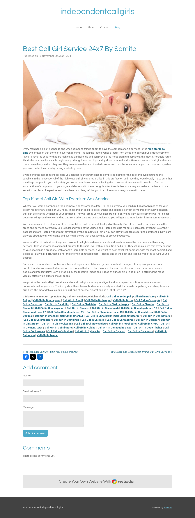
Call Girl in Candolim (57, 304)
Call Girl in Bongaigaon (46, 300)
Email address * (32, 391)
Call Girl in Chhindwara (156, 315)
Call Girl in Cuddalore (60, 331)
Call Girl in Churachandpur (91, 323)
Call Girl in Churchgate (122, 323)
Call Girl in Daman (47, 335)
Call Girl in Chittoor (147, 319)
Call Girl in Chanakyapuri (49, 308)
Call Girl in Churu (148, 323)
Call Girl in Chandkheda (139, 312)
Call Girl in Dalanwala (140, 331)
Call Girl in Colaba (84, 327)
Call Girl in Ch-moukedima (57, 323)
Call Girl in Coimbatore (58, 327)
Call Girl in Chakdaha (84, 304)
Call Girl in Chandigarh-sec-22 (66, 312)
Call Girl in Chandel (78, 308)
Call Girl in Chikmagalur (37, 319)
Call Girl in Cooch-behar (148, 327)
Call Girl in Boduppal (118, 296)
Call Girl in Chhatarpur (99, 315)
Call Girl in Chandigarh (105, 308)
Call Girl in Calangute (147, 300)
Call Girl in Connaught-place (114, 327)
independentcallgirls (97, 11)
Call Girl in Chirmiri (93, 319)
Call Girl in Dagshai (114, 331)
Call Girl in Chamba (143, 304)
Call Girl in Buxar (123, 300)
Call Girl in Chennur (71, 315)
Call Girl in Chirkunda (66, 319)
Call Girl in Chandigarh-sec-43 (105, 312)
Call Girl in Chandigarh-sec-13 (139, 308)
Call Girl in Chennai (46, 315)
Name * (27, 375)
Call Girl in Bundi (73, 300)
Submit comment (35, 433)
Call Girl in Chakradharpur (114, 304)
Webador (168, 507)
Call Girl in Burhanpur (98, 300)
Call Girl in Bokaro (144, 296)
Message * (29, 407)
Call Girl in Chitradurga (119, 319)
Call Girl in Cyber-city (87, 331)
